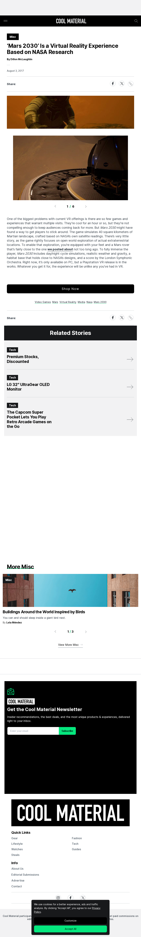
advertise (17, 880)
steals (15, 855)
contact (16, 886)
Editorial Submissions (25, 874)
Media (81, 302)
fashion (77, 838)
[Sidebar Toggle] (5, 21)
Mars (55, 302)
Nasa (89, 302)
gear (14, 838)
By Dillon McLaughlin (19, 59)
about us (17, 868)
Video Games (43, 302)
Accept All (70, 928)
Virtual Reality (67, 302)
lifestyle (17, 843)
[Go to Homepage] (71, 21)
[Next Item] (86, 206)
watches (17, 849)
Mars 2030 (100, 302)
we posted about (60, 249)
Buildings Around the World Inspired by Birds (44, 611)
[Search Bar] (136, 21)
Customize (70, 920)
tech (75, 843)
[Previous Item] (55, 206)
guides (76, 849)
